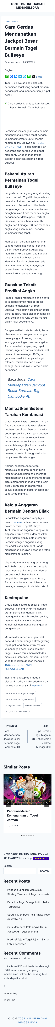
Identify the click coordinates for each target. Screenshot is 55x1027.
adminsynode (14, 62)
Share (39, 76)
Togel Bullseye (13, 705)
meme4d (18, 522)
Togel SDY (10, 1000)
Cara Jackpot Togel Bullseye (20, 699)
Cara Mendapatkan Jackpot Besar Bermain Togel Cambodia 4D (12, 736)
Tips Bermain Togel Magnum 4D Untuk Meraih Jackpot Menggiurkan (41, 736)
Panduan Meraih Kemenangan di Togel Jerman (22, 815)
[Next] (46, 803)
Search (8, 865)
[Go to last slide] (8, 803)
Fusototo (25, 966)
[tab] (21, 835)
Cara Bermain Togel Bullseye (20, 693)
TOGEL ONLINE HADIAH (18, 711)
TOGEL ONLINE (11, 21)
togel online (10, 993)
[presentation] (27, 789)
